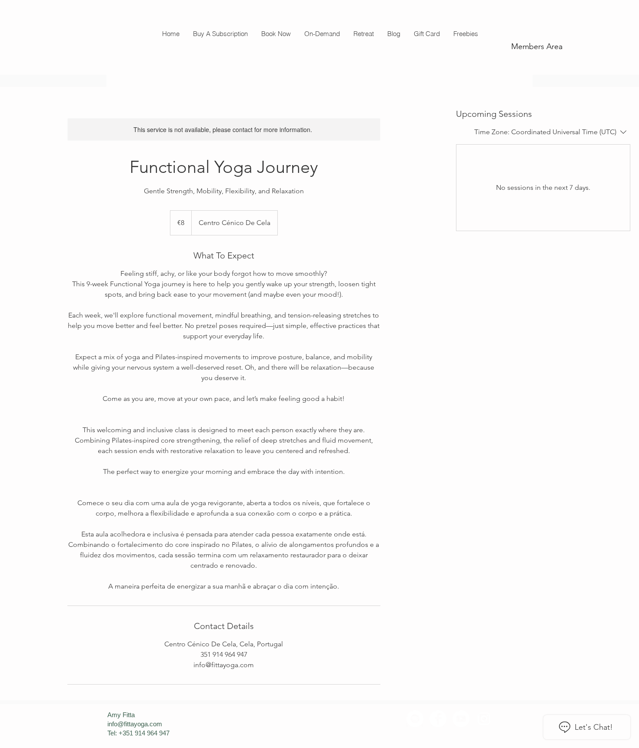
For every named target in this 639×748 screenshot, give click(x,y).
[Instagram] (484, 718)
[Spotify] (414, 718)
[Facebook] (437, 718)
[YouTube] (461, 718)
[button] (275, 33)
